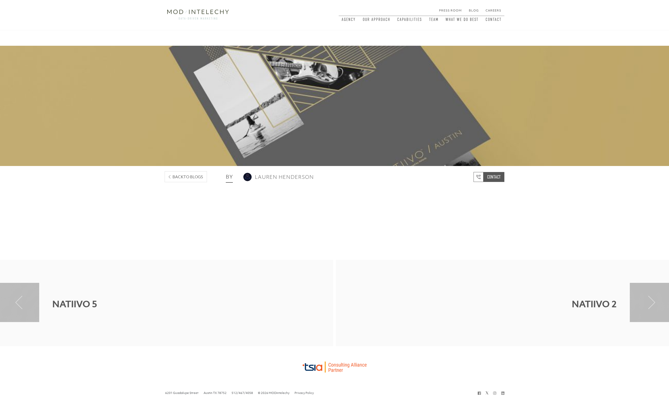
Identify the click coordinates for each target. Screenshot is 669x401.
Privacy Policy (304, 393)
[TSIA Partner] (334, 365)
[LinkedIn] (502, 393)
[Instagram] (494, 393)
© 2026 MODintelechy (274, 393)
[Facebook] (479, 393)
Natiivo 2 (594, 304)
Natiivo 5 (74, 304)
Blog (474, 10)
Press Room (450, 10)
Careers (493, 10)
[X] (487, 393)
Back (187, 176)
